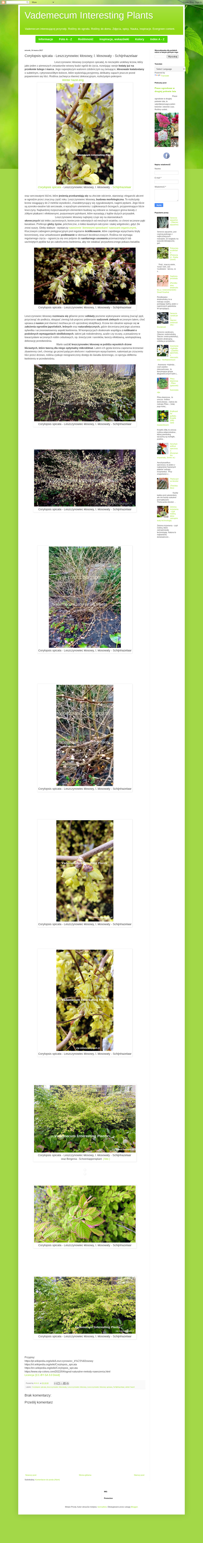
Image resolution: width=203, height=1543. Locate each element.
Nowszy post (30, 1475)
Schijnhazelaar (122, 187)
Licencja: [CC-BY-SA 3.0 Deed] (42, 1375)
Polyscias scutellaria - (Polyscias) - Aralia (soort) (174, 254)
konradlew (102, 1507)
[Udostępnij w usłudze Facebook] (64, 1383)
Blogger (134, 1507)
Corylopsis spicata (49, 187)
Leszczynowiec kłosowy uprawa (99, 1387)
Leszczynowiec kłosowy (77, 1387)
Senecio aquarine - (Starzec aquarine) (174, 221)
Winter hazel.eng (73, 80)
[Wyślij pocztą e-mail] (55, 1383)
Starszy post (139, 1475)
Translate (165, 76)
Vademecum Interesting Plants (89, 15)
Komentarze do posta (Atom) (47, 1480)
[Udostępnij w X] (61, 1383)
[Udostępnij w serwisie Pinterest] (67, 1383)
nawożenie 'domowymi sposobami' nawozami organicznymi (102, 227)
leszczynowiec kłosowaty (57, 1387)
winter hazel (129, 1387)
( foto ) (106, 1159)
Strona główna (85, 1475)
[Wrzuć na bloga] (58, 1383)
